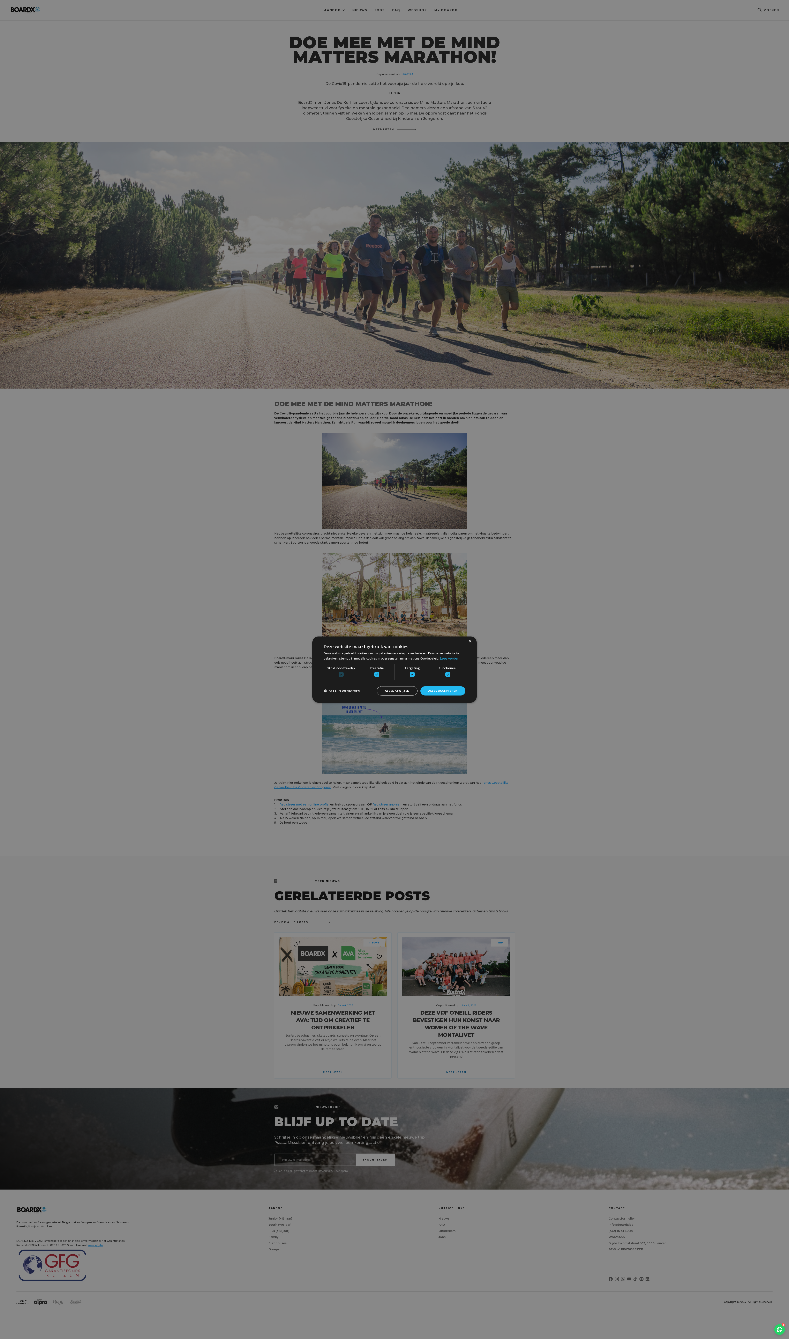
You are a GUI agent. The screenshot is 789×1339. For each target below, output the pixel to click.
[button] (342, 691)
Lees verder (449, 658)
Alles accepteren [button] (443, 691)
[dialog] (394, 669)
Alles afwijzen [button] (397, 691)
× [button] (470, 641)
